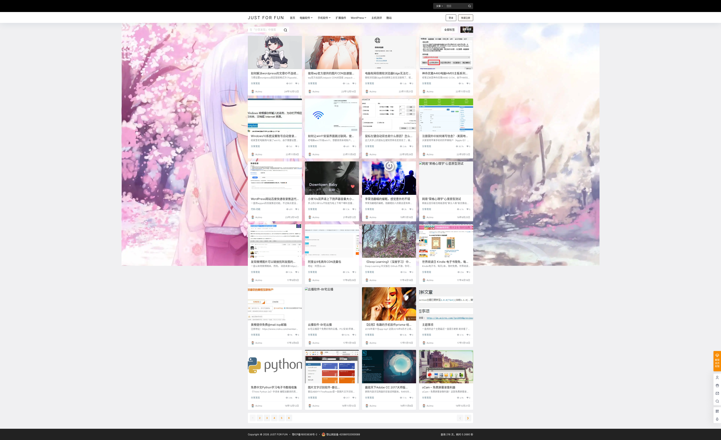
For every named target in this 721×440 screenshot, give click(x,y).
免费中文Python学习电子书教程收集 (274, 387)
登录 (451, 18)
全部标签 (449, 29)
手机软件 (323, 17)
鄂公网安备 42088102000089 (343, 434)
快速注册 (465, 18)
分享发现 (255, 83)
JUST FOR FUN (278, 434)
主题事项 (427, 324)
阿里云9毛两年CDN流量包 (324, 262)
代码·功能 (255, 209)
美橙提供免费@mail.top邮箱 (269, 324)
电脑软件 (305, 17)
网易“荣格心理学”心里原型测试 (441, 199)
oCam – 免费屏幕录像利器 (438, 387)
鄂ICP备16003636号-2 (304, 434)
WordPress (357, 17)
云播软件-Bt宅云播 (320, 324)
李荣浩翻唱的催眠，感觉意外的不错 (387, 199)
